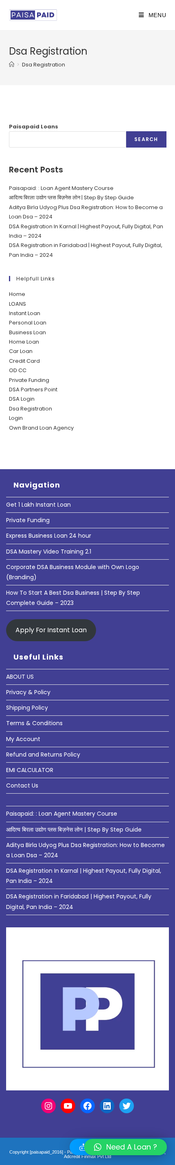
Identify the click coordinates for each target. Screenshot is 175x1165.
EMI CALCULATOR (29, 770)
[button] (125, 1147)
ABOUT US (20, 677)
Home (17, 294)
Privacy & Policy (28, 692)
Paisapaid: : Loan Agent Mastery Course (61, 188)
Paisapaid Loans (33, 126)
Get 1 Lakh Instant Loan (38, 505)
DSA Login (22, 399)
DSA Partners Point (33, 389)
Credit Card (24, 361)
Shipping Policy (27, 708)
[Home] (11, 64)
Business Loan (27, 332)
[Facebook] (87, 1106)
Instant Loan (24, 313)
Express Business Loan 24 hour (48, 536)
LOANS (17, 304)
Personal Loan (27, 323)
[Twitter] (126, 1106)
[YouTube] (68, 1106)
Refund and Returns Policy (43, 754)
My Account (23, 739)
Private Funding (29, 380)
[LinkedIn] (107, 1106)
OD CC (17, 370)
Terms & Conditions (34, 723)
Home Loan (24, 342)
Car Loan (21, 351)
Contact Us (22, 785)
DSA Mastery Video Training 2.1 (48, 551)
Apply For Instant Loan (51, 630)
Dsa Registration (43, 64)
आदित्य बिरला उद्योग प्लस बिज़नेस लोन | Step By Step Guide (71, 197)
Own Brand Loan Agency (41, 428)
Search (146, 139)
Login (16, 418)
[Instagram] (48, 1106)
